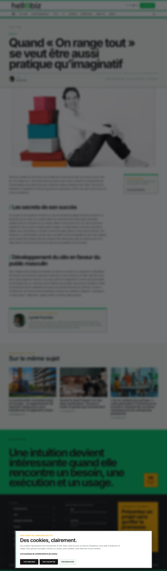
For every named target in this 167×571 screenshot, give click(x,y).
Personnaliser (67, 562)
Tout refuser (29, 562)
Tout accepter (48, 562)
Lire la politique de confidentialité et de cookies (38, 554)
